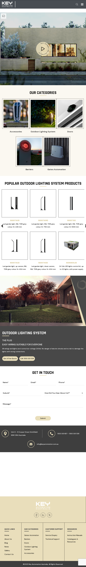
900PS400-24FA (43, 262)
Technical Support (52, 539)
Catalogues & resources (72, 540)
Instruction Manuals (74, 535)
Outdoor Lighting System (31, 548)
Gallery (7, 550)
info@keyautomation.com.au (47, 444)
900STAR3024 (15, 220)
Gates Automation (31, 535)
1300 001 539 (74, 434)
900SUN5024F (71, 262)
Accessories (29, 553)
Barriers (27, 539)
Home (6, 535)
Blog (6, 543)
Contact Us (9, 554)
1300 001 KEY (62, 434)
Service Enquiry (51, 535)
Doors (26, 543)
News (6, 547)
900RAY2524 (43, 220)
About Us (8, 539)
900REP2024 (71, 220)
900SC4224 (15, 262)
